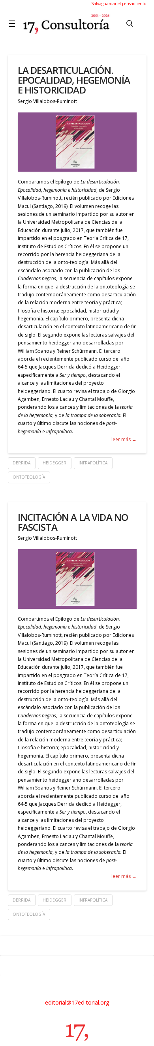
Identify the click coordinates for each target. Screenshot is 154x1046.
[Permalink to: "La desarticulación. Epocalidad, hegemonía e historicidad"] (77, 142)
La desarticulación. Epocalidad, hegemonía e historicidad (74, 80)
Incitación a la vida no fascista (73, 522)
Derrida (21, 463)
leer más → (124, 439)
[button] (13, 23)
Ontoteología (29, 477)
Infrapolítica (93, 463)
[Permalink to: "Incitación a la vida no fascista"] (77, 579)
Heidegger (54, 463)
